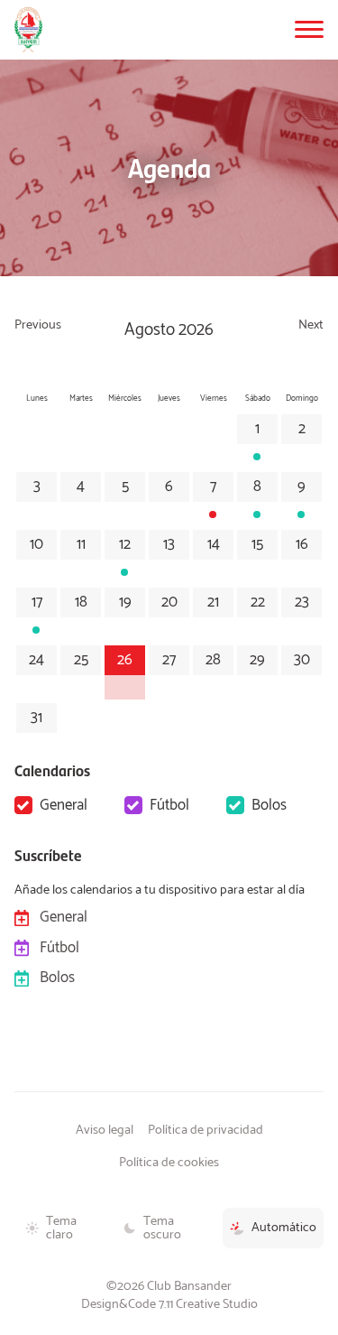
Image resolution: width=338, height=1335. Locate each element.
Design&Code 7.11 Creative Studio (169, 1304)
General (63, 805)
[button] (309, 29)
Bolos (269, 805)
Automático (283, 1227)
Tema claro (61, 1227)
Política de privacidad (205, 1130)
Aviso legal (104, 1130)
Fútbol (169, 805)
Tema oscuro (162, 1227)
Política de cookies (169, 1162)
